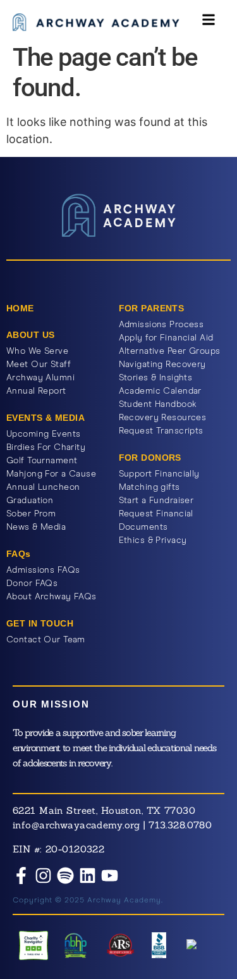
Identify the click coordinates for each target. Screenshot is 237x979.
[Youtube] (109, 875)
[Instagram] (43, 875)
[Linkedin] (87, 875)
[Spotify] (65, 875)
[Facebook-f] (21, 875)
